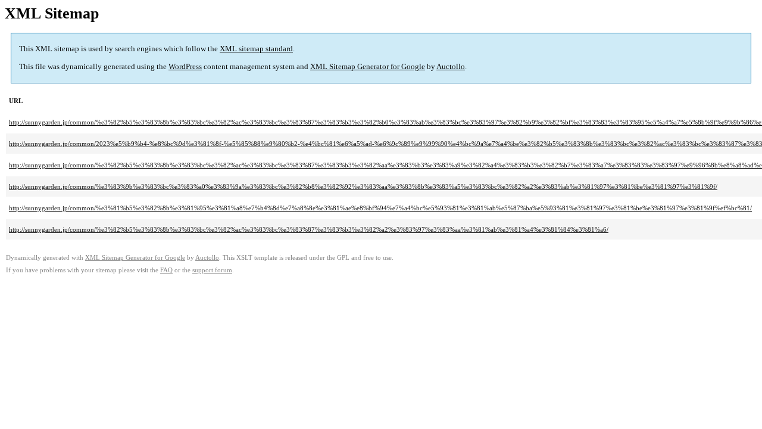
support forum (212, 270)
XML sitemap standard (256, 48)
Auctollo (450, 66)
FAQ (166, 270)
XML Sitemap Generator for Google (367, 66)
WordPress (185, 66)
